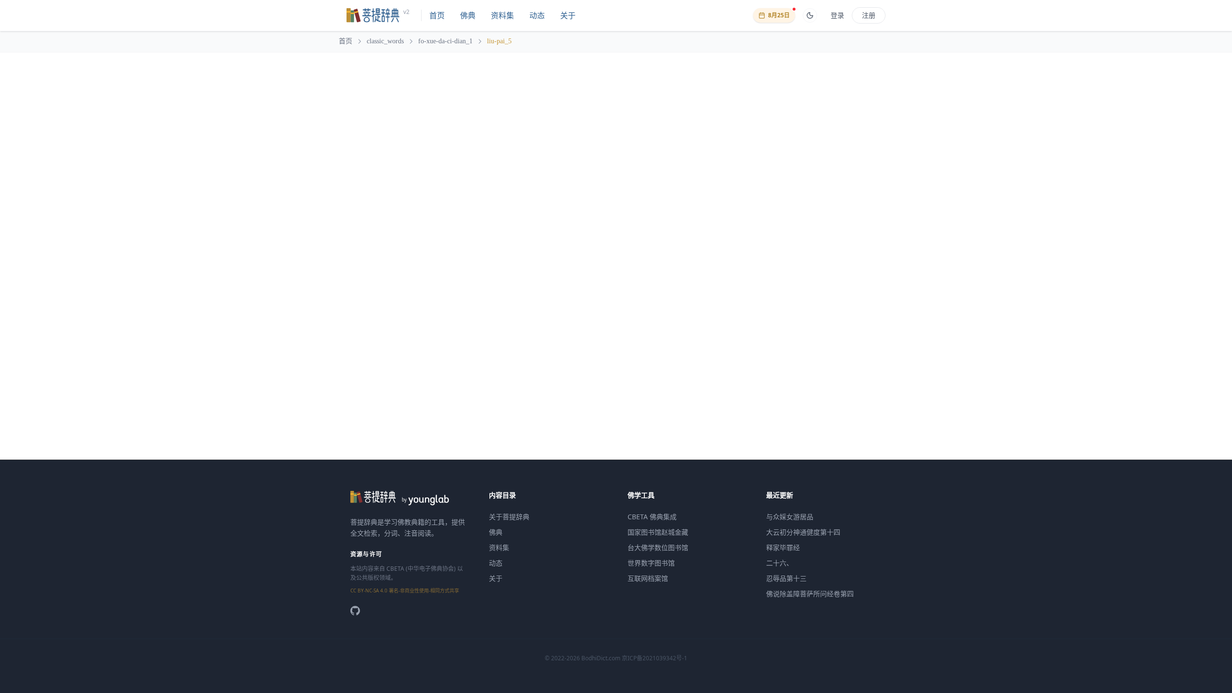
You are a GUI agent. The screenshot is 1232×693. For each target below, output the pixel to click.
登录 (837, 15)
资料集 (502, 15)
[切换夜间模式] (810, 15)
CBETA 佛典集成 (652, 516)
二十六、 (779, 562)
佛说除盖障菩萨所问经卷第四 (810, 593)
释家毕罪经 (783, 547)
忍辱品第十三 (786, 578)
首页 (437, 15)
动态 (537, 15)
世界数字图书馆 (651, 562)
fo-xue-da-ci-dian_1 (445, 41)
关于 (568, 15)
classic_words (385, 41)
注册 (868, 15)
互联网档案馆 (648, 578)
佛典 (467, 15)
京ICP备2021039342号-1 (654, 658)
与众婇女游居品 (789, 516)
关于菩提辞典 (509, 516)
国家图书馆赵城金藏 (658, 532)
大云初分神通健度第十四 (803, 532)
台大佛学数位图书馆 (658, 547)
